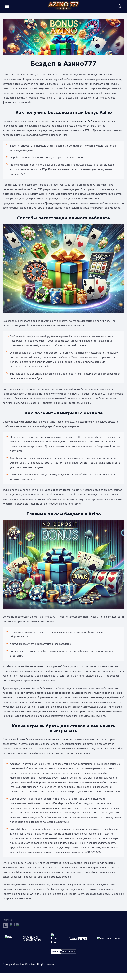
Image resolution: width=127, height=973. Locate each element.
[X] (12, 925)
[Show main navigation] (7, 6)
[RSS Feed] (5, 925)
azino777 (86, 121)
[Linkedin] (18, 925)
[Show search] (120, 6)
